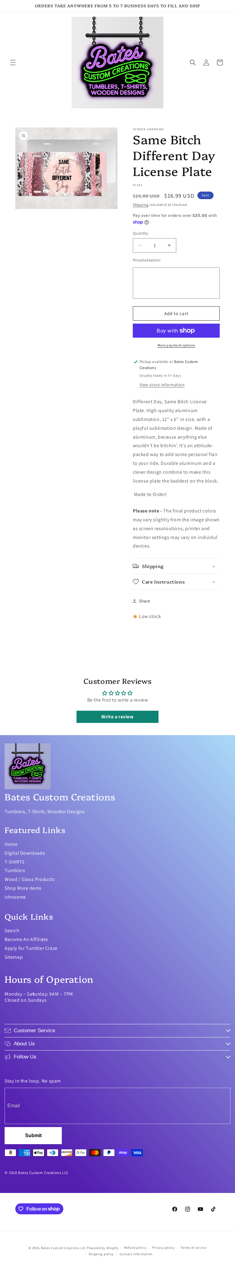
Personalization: (147, 260)
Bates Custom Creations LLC (64, 1248)
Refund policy (135, 1247)
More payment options (176, 345)
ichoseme (15, 897)
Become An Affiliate (26, 939)
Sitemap (14, 957)
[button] (13, 62)
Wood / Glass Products (30, 879)
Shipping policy (101, 1254)
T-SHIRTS (14, 862)
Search (12, 930)
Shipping (140, 204)
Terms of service (193, 1247)
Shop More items (23, 888)
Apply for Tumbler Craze (31, 948)
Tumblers (15, 870)
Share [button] (144, 601)
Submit (33, 1135)
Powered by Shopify (102, 1248)
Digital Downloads (25, 853)
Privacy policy (163, 1247)
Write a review (117, 716)
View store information (162, 384)
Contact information (136, 1254)
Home (11, 844)
